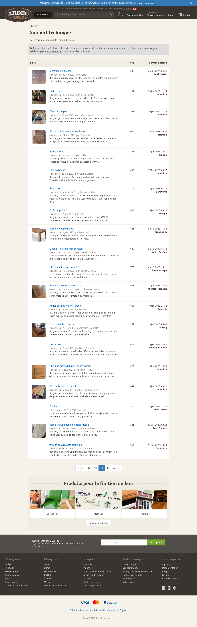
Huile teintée (56, 91)
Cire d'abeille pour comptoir (64, 267)
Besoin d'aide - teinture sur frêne (67, 131)
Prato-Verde (50, 571)
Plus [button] (170, 15)
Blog (164, 571)
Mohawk (48, 578)
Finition (53, 406)
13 (95, 467)
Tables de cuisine (92, 582)
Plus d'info (126, 8)
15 (108, 467)
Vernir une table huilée (61, 228)
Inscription (156, 542)
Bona (46, 564)
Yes (140, 3)
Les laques (55, 344)
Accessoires (11, 582)
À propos (166, 564)
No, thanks (149, 3)
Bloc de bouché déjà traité (63, 386)
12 (89, 467)
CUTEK (47, 574)
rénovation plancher (60, 71)
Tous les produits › (98, 522)
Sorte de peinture (58, 210)
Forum (165, 574)
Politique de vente (79, 610)
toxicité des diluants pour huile (65, 445)
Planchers (88, 567)
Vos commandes (131, 567)
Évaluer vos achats (132, 574)
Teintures (9, 567)
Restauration (11, 571)
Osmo (47, 567)
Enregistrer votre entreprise (137, 571)
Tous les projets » (92, 585)
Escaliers (87, 578)
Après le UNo (56, 151)
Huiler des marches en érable (65, 305)
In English (122, 610)
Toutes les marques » (55, 585)
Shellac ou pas (57, 188)
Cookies (111, 610)
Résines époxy (12, 574)
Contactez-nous (170, 578)
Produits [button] (42, 14)
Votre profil (128, 582)
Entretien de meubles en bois (65, 285)
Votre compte (130, 564)
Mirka (47, 582)
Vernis (8, 578)
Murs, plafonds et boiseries (97, 571)
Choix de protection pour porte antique (70, 366)
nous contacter (54, 51)
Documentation (135, 15)
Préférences (129, 578)
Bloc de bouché (57, 170)
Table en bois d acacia (61, 324)
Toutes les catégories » (16, 585)
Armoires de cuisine (93, 574)
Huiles (8, 564)
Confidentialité (97, 610)
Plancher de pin (58, 111)
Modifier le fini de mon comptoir (66, 248)
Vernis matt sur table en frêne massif (69, 424)
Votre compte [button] (155, 14)
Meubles (87, 564)
